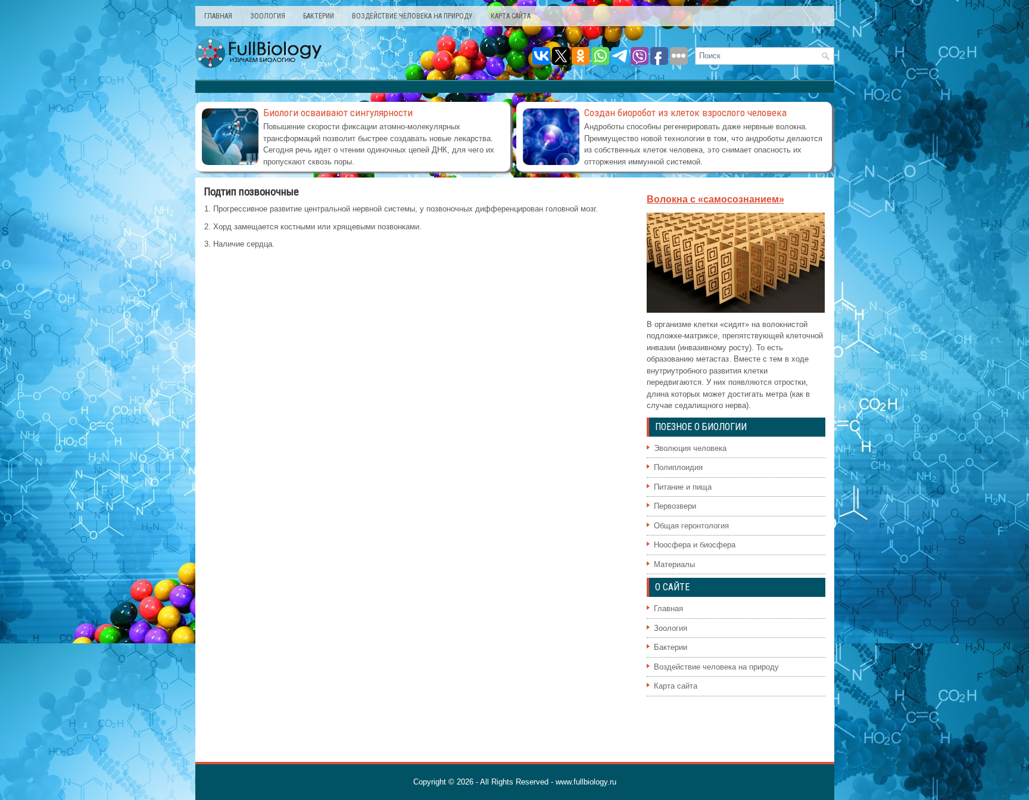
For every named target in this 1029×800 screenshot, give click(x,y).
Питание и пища (683, 487)
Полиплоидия (678, 467)
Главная (218, 16)
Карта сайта (511, 16)
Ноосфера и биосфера (694, 544)
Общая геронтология (691, 525)
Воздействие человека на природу (412, 16)
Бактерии (318, 16)
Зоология (267, 16)
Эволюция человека (690, 448)
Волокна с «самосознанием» (715, 199)
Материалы (674, 564)
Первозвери (675, 506)
